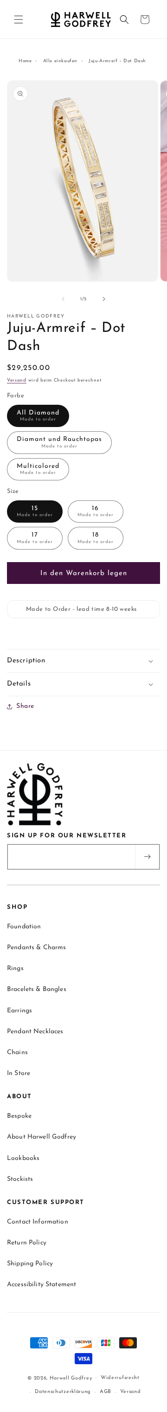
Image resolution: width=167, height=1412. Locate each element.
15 (35, 511)
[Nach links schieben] (63, 299)
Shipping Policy (30, 1263)
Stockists (20, 1179)
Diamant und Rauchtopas (59, 442)
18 (95, 537)
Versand (16, 380)
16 (95, 511)
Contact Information (37, 1221)
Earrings (19, 1010)
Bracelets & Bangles (36, 989)
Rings (15, 968)
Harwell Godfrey (71, 1377)
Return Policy (26, 1242)
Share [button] (25, 706)
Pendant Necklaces (35, 1031)
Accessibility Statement (41, 1284)
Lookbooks (23, 1158)
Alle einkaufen (60, 61)
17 (35, 537)
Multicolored (38, 469)
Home (25, 61)
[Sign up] (147, 856)
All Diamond (38, 415)
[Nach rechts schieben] (104, 299)
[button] (18, 19)
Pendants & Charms (36, 947)
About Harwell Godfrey (41, 1136)
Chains (17, 1052)
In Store (18, 1073)
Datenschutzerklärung (63, 1391)
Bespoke (19, 1116)
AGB (105, 1391)
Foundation (24, 926)
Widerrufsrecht (120, 1377)
